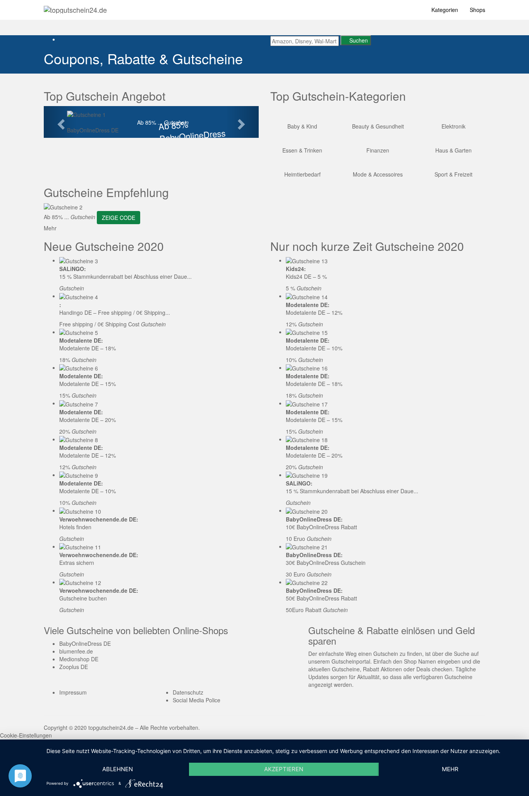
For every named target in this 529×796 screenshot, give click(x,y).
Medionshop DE (78, 659)
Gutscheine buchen (83, 598)
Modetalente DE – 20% (87, 420)
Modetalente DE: (81, 340)
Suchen (358, 40)
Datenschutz (188, 692)
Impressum (73, 692)
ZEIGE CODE (118, 217)
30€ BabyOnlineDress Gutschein (326, 562)
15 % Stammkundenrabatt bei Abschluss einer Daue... (125, 276)
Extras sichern (76, 562)
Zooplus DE (73, 667)
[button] (60, 122)
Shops (477, 10)
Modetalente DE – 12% (87, 455)
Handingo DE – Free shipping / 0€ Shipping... (114, 312)
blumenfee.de (76, 651)
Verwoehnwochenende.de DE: (98, 519)
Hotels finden (75, 527)
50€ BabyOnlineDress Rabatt (321, 598)
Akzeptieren (283, 769)
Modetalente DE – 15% (87, 384)
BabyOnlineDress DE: (314, 519)
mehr (450, 769)
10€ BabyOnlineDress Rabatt (321, 527)
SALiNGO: (72, 269)
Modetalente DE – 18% (87, 348)
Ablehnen (117, 769)
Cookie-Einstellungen (26, 735)
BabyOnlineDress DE (93, 130)
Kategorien (444, 10)
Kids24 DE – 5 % (306, 276)
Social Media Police (196, 700)
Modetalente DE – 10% (87, 491)
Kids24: (296, 269)
